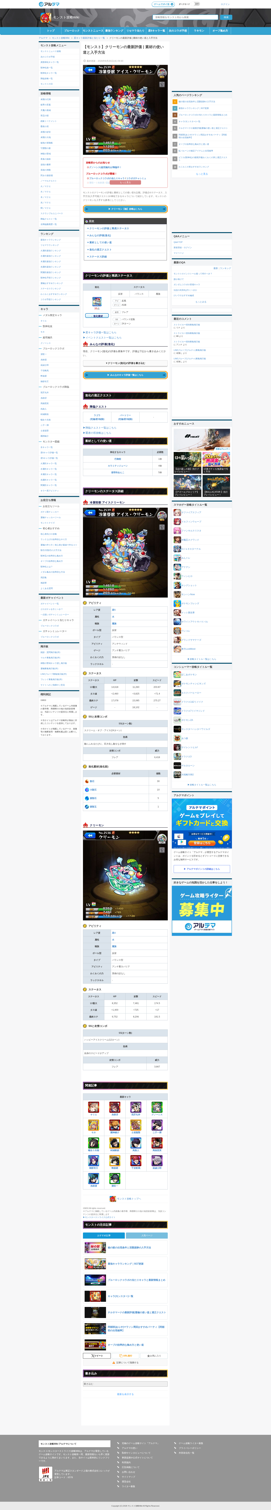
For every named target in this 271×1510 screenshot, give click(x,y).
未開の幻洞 (46, 99)
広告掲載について (131, 1467)
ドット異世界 (188, 612)
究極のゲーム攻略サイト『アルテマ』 (140, 1443)
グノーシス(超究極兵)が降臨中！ (105, 167)
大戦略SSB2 (187, 774)
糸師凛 (93, 1186)
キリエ (93, 1114)
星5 (114, 610)
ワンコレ (185, 631)
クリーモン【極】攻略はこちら (126, 209)
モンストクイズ (48, 523)
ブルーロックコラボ (50, 626)
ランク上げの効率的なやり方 (54, 539)
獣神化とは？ (47, 566)
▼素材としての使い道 (99, 242)
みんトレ (185, 558)
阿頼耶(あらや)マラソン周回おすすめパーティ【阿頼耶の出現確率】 (203, 136)
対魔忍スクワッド (190, 540)
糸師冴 (115, 1114)
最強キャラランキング (51, 240)
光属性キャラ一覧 (49, 480)
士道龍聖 (135, 1132)
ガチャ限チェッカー (50, 512)
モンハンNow (188, 594)
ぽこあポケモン (189, 674)
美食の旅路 (46, 159)
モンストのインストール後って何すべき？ (193, 274)
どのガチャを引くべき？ (52, 609)
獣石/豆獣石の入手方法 (51, 550)
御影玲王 (93, 1168)
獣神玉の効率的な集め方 (52, 556)
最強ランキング (114, 30)
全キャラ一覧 (47, 447)
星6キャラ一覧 (156, 30)
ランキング (225, 268)
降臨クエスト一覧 (49, 219)
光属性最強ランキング (51, 267)
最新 (215, 268)
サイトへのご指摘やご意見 (53, 685)
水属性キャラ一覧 (49, 469)
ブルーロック (72, 30)
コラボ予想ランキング (51, 299)
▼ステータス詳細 (97, 256)
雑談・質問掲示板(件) (50, 652)
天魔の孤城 (46, 110)
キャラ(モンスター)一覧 (189, 121)
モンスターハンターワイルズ (195, 729)
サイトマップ (128, 1477)
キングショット (189, 585)
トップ (51, 30)
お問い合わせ (128, 1472)
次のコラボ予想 (178, 30)
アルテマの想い (129, 1448)
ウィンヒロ (186, 576)
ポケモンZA (187, 720)
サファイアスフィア (191, 512)
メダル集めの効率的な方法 (53, 572)
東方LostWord (188, 649)
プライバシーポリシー (190, 1448)
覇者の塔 (45, 126)
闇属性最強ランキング (51, 272)
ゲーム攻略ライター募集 (191, 1443)
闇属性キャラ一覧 (49, 485)
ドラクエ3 (186, 756)
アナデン (185, 567)
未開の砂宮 (46, 132)
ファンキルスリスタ (191, 530)
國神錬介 (114, 1132)
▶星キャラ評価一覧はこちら (100, 332)
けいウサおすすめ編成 (184, 295)
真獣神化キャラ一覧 (50, 62)
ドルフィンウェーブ (191, 521)
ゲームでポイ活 (161, 4)
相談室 (44, 583)
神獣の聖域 (46, 154)
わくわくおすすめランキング (54, 294)
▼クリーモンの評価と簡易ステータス (108, 228)
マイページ (179, 253)
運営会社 (126, 1481)
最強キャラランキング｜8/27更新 (194, 108)
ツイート (98, 1355)
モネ (93, 1132)
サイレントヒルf (189, 747)
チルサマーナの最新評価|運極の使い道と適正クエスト (203, 128)
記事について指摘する (128, 1362)
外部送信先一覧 (186, 1453)
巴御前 (117, 459)
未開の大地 (46, 137)
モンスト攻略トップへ (129, 1198)
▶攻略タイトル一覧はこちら (201, 659)
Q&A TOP (178, 242)
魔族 (114, 623)
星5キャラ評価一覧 (49, 458)
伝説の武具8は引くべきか (185, 290)
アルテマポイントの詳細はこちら (203, 869)
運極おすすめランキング (52, 283)
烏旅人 (136, 1150)
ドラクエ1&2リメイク (192, 702)
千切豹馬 (135, 1168)
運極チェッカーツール (51, 517)
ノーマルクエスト (49, 181)
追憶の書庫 (46, 164)
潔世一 (115, 1186)
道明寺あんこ (117, 472)
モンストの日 (47, 84)
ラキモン (199, 30)
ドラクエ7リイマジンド (193, 711)
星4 (114, 933)
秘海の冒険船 (47, 143)
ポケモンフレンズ (190, 603)
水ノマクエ (46, 192)
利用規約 (126, 1462)
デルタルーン (188, 765)
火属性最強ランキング (51, 250)
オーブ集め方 (220, 30)
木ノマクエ (46, 197)
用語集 (44, 577)
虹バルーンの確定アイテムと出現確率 (196, 151)
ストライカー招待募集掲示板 (187, 325)
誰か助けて (179, 279)
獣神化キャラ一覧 (49, 73)
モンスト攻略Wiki (66, 17)
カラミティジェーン (118, 466)
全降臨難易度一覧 (49, 224)
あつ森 (184, 738)
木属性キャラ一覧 (49, 474)
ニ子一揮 (157, 1132)
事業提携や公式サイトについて (137, 1457)
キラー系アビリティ (50, 491)
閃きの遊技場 (47, 175)
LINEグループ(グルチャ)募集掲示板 (190, 350)
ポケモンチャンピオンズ (193, 683)
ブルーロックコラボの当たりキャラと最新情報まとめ (203, 115)
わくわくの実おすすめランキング (194, 167)
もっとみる (200, 302)
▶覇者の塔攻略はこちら (97, 432)
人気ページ (146, 1235)
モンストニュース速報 (51, 51)
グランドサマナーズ (191, 640)
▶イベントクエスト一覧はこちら (102, 337)
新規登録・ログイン (183, 247)
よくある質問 (47, 588)
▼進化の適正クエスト (99, 249)
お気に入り (155, 1355)
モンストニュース (93, 30)
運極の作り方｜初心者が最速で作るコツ (59, 545)
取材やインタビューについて (136, 1453)
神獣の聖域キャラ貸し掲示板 (54, 663)
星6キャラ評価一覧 (49, 452)
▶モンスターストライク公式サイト (99, 1217)
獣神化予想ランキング (51, 278)
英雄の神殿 (46, 170)
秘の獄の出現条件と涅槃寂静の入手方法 (197, 101)
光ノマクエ (46, 202)
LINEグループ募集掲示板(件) (54, 674)
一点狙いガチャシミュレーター (55, 614)
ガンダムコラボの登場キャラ (187, 284)
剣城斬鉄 (114, 1150)
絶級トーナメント (49, 121)
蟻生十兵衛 (93, 1150)
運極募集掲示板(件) (49, 668)
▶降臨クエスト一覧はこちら (100, 427)
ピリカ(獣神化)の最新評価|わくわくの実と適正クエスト (203, 158)
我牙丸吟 (135, 1114)
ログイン (225, 4)
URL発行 (127, 1355)
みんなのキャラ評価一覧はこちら (126, 375)
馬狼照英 (157, 1150)
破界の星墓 (46, 105)
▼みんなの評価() (99, 235)
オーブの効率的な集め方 (52, 561)
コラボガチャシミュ (136, 178)
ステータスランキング (51, 288)
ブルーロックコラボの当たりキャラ (107, 178)
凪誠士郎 (157, 1168)
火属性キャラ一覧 (49, 463)
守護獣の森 (46, 148)
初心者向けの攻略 (49, 534)
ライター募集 (128, 1486)
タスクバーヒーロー (191, 693)
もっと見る (202, 173)
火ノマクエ (46, 186)
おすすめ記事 (104, 1235)
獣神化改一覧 (47, 68)
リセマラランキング (50, 245)
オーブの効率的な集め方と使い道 (194, 144)
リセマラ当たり (135, 30)
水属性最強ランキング (51, 256)
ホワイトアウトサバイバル (194, 621)
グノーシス (157, 1114)
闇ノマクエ (46, 208)
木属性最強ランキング (51, 261)
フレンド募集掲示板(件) (51, 679)
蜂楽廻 (115, 1168)
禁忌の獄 (45, 115)
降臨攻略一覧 (47, 78)
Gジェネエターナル (191, 549)
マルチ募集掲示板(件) (50, 658)
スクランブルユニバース (52, 213)
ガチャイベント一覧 (50, 604)
